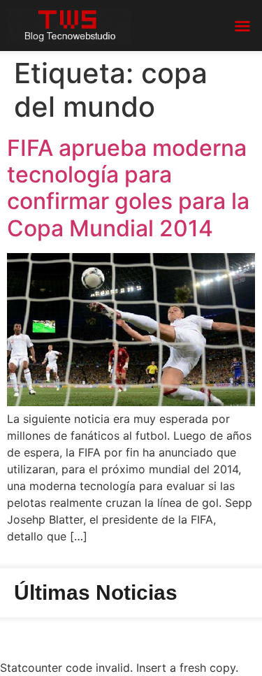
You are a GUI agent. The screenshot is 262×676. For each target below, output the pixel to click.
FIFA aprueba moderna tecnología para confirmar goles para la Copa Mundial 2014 (128, 188)
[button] (242, 25)
